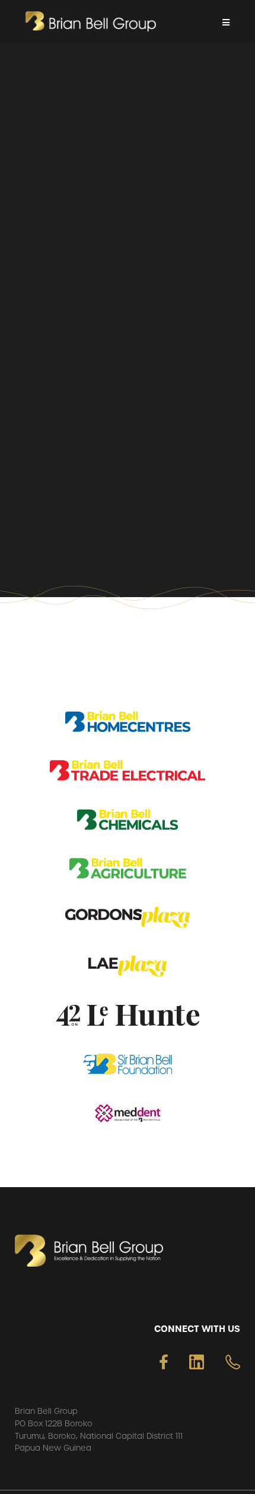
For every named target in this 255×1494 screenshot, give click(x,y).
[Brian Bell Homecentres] (127, 724)
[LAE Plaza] (127, 968)
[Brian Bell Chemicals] (127, 822)
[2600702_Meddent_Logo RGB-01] (128, 1115)
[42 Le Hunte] (127, 1017)
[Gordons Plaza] (127, 919)
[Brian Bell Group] (91, 21)
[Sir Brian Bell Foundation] (127, 1066)
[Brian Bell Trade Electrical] (127, 772)
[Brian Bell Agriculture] (127, 870)
